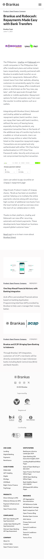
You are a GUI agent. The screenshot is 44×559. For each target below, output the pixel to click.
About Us (6, 541)
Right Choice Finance (10, 485)
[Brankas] (11, 4)
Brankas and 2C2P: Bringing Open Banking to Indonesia (21, 345)
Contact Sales (8, 544)
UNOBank (6, 482)
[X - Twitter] (29, 383)
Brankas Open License (30, 516)
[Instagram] (24, 383)
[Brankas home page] (22, 377)
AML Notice (27, 519)
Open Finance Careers (10, 547)
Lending (6, 451)
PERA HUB (7, 470)
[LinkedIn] (15, 383)
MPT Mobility (7, 473)
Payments (6, 457)
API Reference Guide (30, 504)
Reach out (7, 234)
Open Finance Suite (10, 509)
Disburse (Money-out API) (12, 501)
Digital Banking (8, 454)
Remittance (7, 460)
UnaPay (21, 62)
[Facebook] (20, 383)
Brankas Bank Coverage (31, 507)
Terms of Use (27, 537)
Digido (5, 476)
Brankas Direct (9, 237)
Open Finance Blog (29, 513)
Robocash (32, 62)
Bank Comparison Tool (30, 510)
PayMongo (7, 488)
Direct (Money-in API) (10, 498)
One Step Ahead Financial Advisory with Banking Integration (20, 290)
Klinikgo (6, 479)
